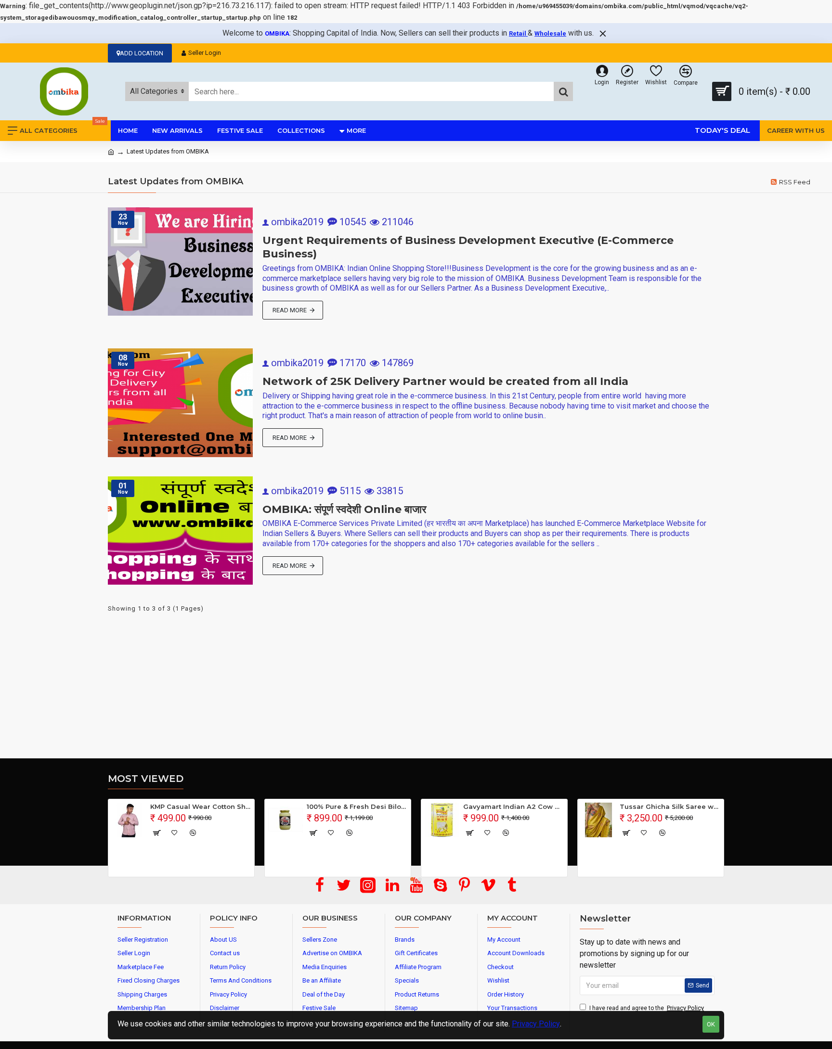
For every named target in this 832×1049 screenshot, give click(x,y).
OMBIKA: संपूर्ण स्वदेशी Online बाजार (344, 509)
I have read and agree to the (646, 1007)
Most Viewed (145, 778)
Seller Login (204, 52)
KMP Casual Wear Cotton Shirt (200, 806)
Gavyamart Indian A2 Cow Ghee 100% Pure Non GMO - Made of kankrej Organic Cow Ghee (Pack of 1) (513, 806)
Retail (518, 33)
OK (711, 1024)
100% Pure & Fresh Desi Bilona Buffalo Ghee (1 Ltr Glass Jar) (357, 806)
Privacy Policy (536, 1023)
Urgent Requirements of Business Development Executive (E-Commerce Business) (468, 247)
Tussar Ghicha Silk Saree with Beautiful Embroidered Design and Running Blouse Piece (670, 806)
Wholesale (550, 33)
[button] (412, 879)
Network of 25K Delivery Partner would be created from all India (445, 381)
